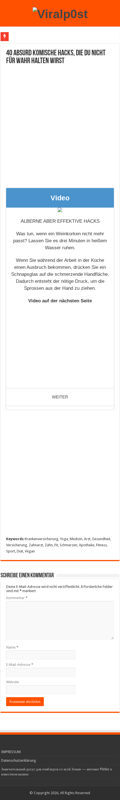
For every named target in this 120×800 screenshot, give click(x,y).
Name (12, 647)
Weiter (60, 397)
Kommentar (17, 598)
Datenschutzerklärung (18, 760)
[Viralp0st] (60, 13)
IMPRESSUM (11, 752)
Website (12, 682)
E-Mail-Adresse (19, 665)
